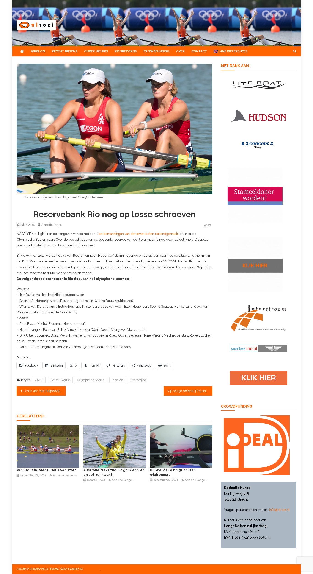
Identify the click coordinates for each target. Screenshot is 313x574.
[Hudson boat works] (258, 115)
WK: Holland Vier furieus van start (46, 470)
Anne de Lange (51, 225)
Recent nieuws (64, 51)
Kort (207, 225)
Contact (199, 51)
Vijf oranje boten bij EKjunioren (190, 391)
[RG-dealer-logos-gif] (258, 378)
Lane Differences (232, 51)
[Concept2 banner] (258, 145)
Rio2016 (117, 380)
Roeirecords (126, 51)
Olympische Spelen (90, 380)
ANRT (39, 380)
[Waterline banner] (258, 348)
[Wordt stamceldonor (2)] (255, 196)
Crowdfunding (156, 51)
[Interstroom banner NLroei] (258, 318)
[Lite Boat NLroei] (258, 84)
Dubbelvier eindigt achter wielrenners (172, 472)
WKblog (38, 51)
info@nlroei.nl (279, 510)
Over (180, 51)
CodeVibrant (91, 569)
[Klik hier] (255, 264)
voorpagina (138, 380)
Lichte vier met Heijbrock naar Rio (44, 391)
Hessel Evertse (60, 380)
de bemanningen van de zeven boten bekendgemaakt (139, 234)
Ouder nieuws (96, 51)
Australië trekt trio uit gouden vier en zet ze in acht (113, 472)
